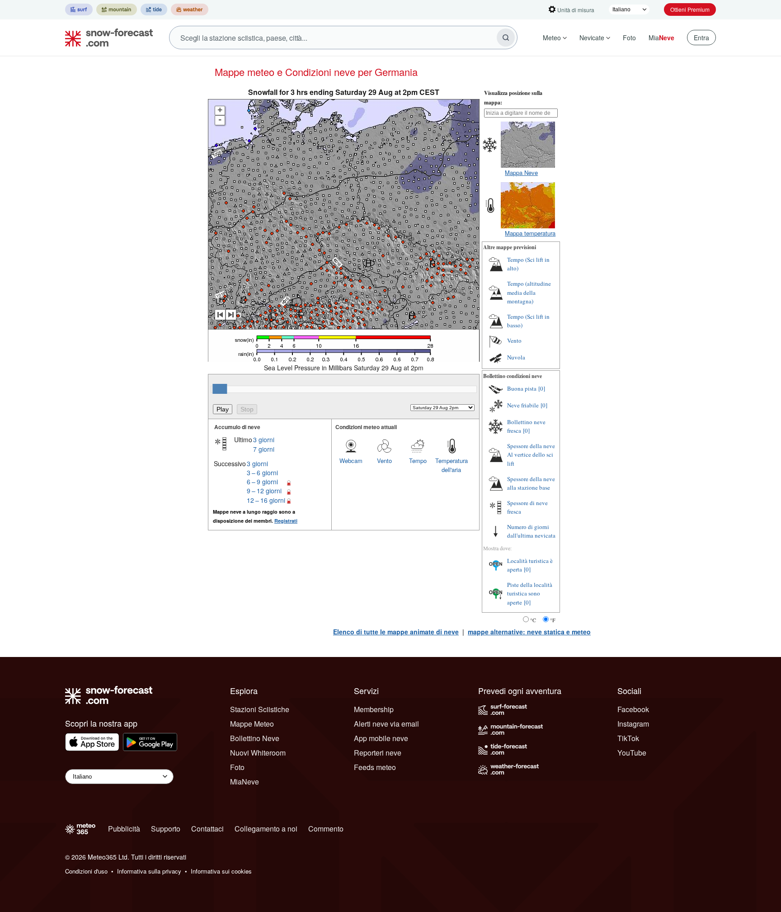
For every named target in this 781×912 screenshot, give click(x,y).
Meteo (552, 37)
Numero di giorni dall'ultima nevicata (531, 531)
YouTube (631, 752)
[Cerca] (506, 37)
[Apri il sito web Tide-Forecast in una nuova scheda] (154, 9)
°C (533, 620)
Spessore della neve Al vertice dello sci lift (531, 455)
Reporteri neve (377, 752)
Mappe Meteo (252, 723)
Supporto (165, 828)
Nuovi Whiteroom (258, 752)
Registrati (285, 520)
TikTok (628, 738)
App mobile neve (381, 738)
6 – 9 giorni (262, 481)
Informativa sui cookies (221, 871)
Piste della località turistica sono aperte (529, 593)
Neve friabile (523, 405)
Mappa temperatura (530, 233)
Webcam (350, 460)
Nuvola (516, 357)
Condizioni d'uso (86, 871)
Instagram (633, 723)
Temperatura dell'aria (451, 465)
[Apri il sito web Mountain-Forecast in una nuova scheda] (116, 9)
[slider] (219, 389)
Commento (325, 828)
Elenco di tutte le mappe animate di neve (396, 631)
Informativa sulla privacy (149, 871)
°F (552, 620)
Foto (629, 37)
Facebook (633, 709)
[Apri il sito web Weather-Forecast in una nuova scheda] (189, 9)
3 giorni (263, 439)
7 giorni (263, 449)
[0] (541, 388)
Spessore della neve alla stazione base (531, 483)
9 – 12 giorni (264, 490)
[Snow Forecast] (106, 37)
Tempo (418, 460)
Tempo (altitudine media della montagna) (529, 292)
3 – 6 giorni (262, 472)
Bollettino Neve (254, 738)
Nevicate (591, 37)
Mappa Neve (521, 172)
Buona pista (521, 388)
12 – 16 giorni (266, 500)
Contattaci (207, 828)
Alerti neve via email (386, 723)
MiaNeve (244, 781)
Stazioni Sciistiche (259, 709)
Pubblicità (124, 828)
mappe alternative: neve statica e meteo (529, 631)
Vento (384, 460)
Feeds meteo (375, 767)
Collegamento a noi (266, 828)
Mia (661, 37)
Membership (374, 709)
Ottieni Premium (690, 9)
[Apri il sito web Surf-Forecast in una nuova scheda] (79, 9)
